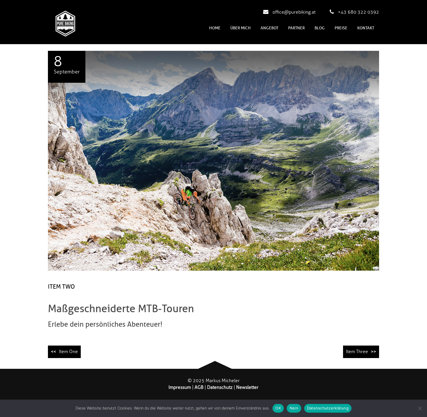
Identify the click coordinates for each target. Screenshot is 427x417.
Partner (296, 28)
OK (278, 408)
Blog (320, 28)
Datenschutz (219, 387)
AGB (199, 387)
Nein (294, 408)
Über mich (240, 28)
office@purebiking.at (293, 12)
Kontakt (365, 28)
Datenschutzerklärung (328, 408)
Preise (341, 28)
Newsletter (247, 387)
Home (214, 28)
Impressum (179, 387)
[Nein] (420, 408)
